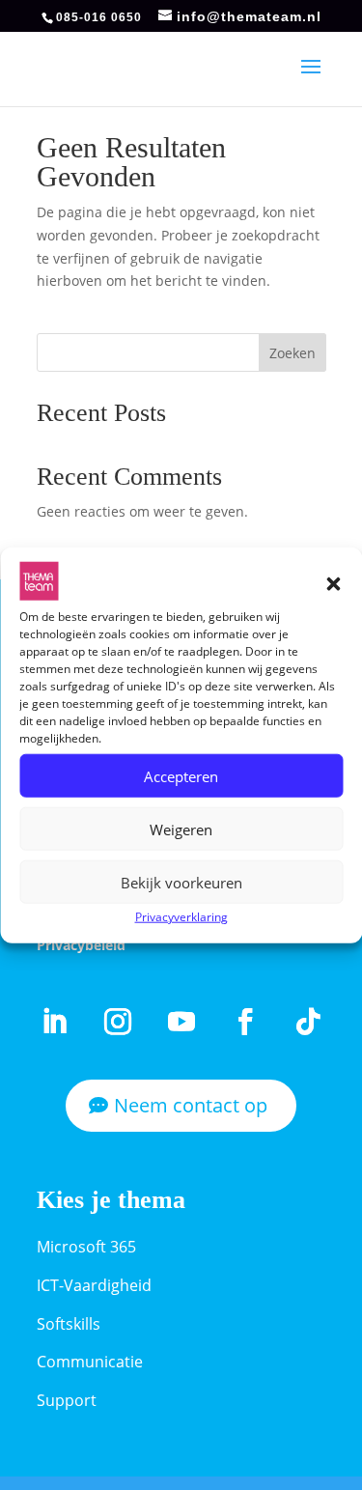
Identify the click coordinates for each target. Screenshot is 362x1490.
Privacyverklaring (181, 917)
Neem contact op (190, 1105)
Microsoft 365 (86, 1246)
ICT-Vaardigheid (94, 1285)
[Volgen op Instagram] (118, 1022)
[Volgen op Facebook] (245, 1022)
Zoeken (292, 353)
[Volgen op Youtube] (181, 1022)
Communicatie (90, 1361)
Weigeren (181, 829)
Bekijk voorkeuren (181, 882)
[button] (333, 584)
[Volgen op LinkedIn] (54, 1022)
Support (67, 1400)
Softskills (68, 1324)
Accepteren (181, 776)
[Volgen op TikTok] (309, 1022)
